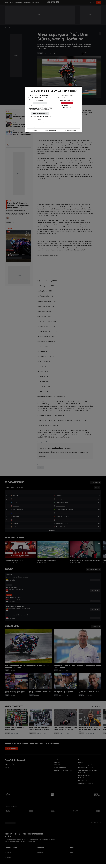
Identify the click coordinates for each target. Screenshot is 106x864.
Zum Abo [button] (67, 103)
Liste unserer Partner (67, 126)
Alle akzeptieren (40, 103)
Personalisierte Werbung (40, 113)
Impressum (34, 130)
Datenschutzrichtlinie (51, 130)
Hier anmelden (67, 107)
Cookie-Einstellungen (70, 130)
